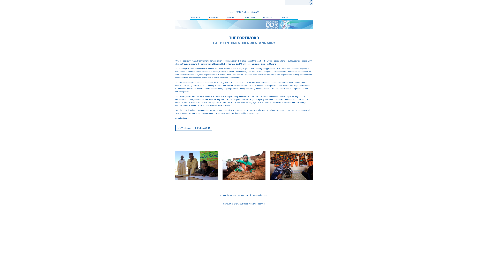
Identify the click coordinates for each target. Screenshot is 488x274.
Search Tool (286, 17)
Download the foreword (194, 127)
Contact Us (255, 12)
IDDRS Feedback (242, 12)
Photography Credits (259, 195)
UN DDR (230, 17)
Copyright (232, 195)
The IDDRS (195, 17)
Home (231, 12)
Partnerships (267, 17)
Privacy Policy (243, 195)
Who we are (213, 17)
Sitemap (223, 195)
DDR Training (250, 17)
